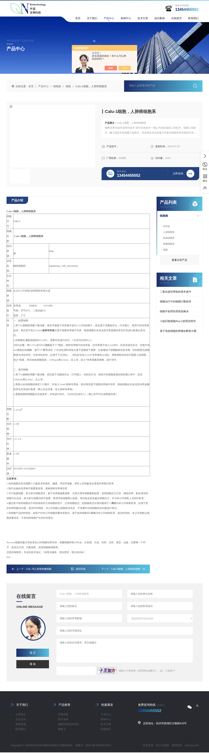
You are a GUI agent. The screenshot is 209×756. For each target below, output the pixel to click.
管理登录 (177, 745)
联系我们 (193, 18)
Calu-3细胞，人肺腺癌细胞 (125, 568)
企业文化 (21, 719)
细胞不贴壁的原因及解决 (174, 311)
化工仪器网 (162, 745)
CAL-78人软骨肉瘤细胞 (38, 568)
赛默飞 (62, 729)
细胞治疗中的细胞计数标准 (175, 301)
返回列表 (81, 568)
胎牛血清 (63, 719)
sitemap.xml (192, 745)
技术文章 (142, 18)
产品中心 (109, 18)
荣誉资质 (21, 724)
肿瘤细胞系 (169, 244)
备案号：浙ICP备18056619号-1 (93, 745)
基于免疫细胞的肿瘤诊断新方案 (178, 331)
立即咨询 (178, 173)
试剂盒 (166, 226)
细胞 (68, 86)
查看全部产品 (179, 260)
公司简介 (21, 714)
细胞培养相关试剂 (68, 724)
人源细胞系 (169, 232)
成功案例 (159, 18)
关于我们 (92, 18)
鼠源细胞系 (169, 238)
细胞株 (57, 86)
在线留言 (176, 18)
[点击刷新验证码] (107, 670)
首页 (77, 18)
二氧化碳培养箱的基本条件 (175, 291)
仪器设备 (63, 714)
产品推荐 (64, 704)
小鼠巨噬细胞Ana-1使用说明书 (178, 321)
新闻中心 (126, 18)
